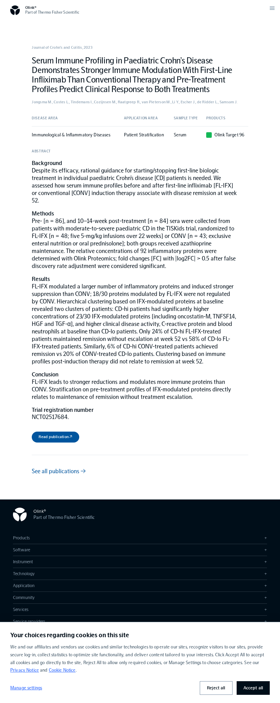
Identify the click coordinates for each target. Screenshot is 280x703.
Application (140, 585)
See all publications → (59, 471)
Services (140, 609)
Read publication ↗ (55, 436)
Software (140, 550)
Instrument (140, 562)
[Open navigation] (272, 8)
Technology (140, 574)
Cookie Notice (62, 670)
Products (140, 538)
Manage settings (26, 688)
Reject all (216, 688)
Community (140, 597)
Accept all (253, 688)
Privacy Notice (24, 670)
